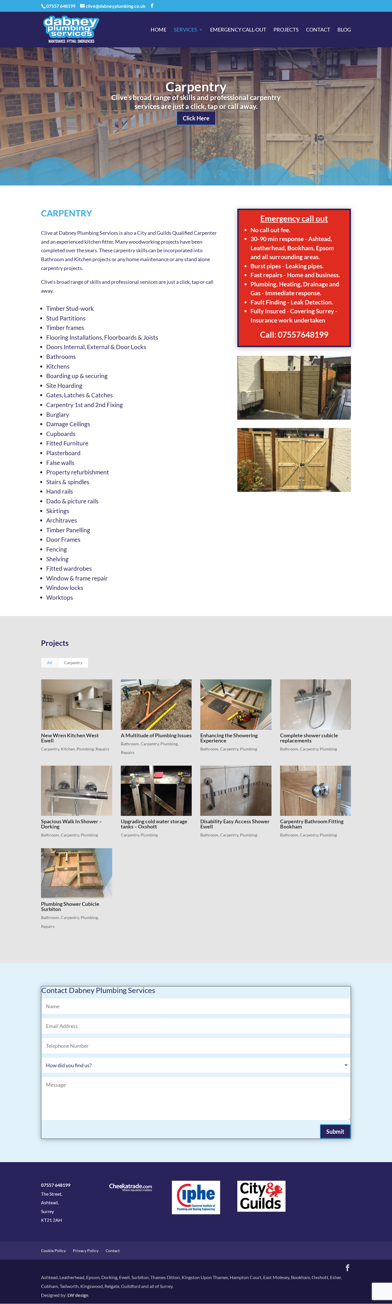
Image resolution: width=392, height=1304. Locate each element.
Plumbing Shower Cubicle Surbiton (70, 906)
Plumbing (85, 748)
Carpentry (196, 86)
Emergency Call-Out (238, 30)
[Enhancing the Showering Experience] (235, 704)
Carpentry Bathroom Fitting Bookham (312, 824)
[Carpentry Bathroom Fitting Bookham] (315, 791)
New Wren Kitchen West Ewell (70, 738)
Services (185, 30)
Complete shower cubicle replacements (309, 738)
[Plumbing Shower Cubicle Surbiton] (76, 873)
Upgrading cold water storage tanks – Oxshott (154, 824)
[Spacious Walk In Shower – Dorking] (76, 791)
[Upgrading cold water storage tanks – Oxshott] (156, 791)
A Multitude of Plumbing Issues (156, 735)
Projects (286, 30)
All (49, 662)
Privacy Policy (85, 1250)
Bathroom (130, 743)
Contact (318, 30)
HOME (158, 30)
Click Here (196, 118)
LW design (77, 1295)
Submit (335, 1131)
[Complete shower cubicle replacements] (315, 704)
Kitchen (68, 748)
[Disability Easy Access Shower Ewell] (235, 791)
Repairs (102, 748)
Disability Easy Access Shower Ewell (234, 824)
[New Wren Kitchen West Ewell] (76, 704)
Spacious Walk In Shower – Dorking (71, 824)
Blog (344, 30)
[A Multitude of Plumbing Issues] (156, 704)
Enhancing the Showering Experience (229, 738)
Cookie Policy (53, 1250)
